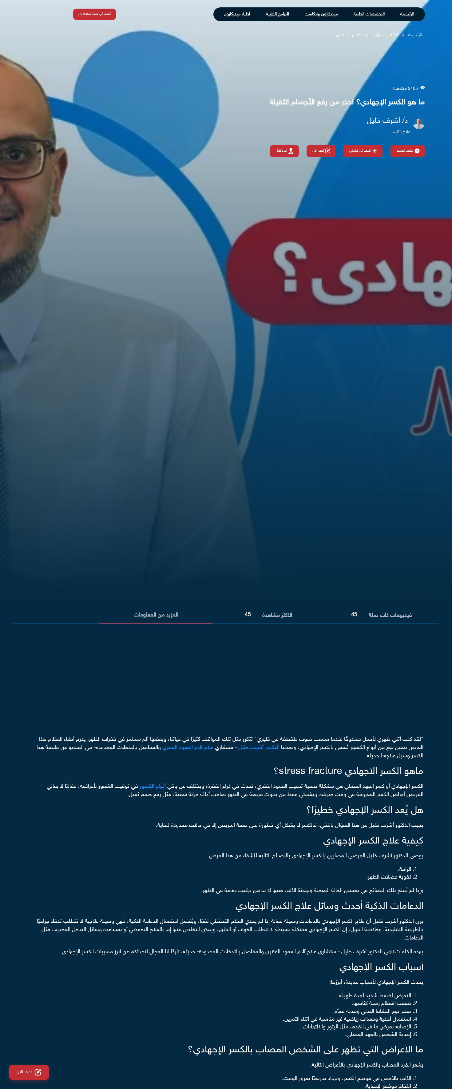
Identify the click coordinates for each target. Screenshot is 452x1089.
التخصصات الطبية (369, 14)
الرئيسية (407, 14)
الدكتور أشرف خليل (259, 747)
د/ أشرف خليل (387, 121)
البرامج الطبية (277, 14)
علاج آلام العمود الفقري (187, 747)
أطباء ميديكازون (237, 14)
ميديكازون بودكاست (321, 14)
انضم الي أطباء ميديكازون (94, 14)
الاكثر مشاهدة (277, 615)
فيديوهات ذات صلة (390, 615)
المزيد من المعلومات (156, 615)
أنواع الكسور (153, 786)
